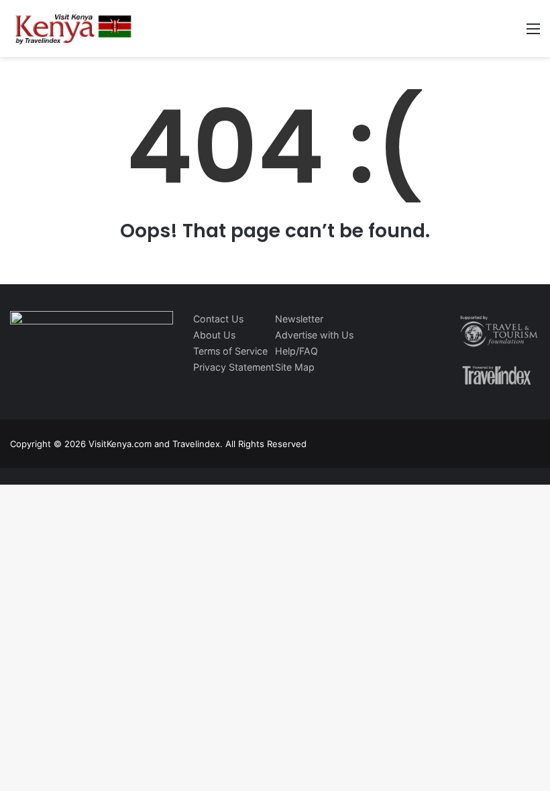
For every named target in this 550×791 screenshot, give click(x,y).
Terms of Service (230, 351)
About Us (214, 335)
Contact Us (218, 318)
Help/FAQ (296, 351)
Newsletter (299, 318)
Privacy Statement (233, 367)
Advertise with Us (314, 335)
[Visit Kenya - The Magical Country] (74, 28)
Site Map (295, 367)
